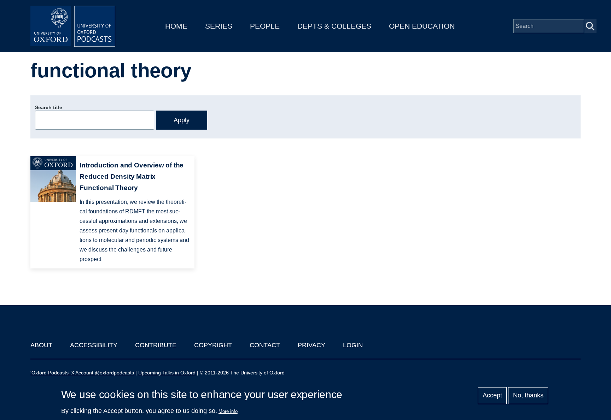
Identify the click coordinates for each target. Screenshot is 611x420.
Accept (492, 395)
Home (176, 26)
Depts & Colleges (334, 26)
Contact (265, 345)
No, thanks (528, 395)
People (265, 26)
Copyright (213, 345)
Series (218, 26)
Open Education (422, 26)
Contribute (155, 345)
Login (353, 345)
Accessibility (93, 345)
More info (228, 411)
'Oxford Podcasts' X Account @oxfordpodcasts (82, 372)
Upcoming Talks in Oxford (167, 372)
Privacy (311, 345)
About (41, 345)
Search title (48, 107)
